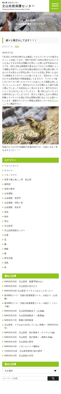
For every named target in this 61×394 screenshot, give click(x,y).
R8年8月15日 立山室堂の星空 (18, 342)
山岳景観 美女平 (12, 207)
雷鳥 (17, 46)
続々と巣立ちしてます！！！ (21, 40)
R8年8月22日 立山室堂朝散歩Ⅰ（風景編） (25, 315)
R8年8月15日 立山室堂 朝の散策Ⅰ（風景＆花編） (29, 337)
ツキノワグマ (10, 175)
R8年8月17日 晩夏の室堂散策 (18, 320)
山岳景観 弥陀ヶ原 (13, 202)
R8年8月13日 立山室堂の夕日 (18, 355)
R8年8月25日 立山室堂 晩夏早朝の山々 (24, 281)
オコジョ (8, 170)
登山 (6, 221)
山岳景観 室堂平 (12, 198)
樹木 (6, 216)
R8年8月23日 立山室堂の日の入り (20, 286)
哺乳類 (7, 184)
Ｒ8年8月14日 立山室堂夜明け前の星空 (23, 351)
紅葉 (6, 235)
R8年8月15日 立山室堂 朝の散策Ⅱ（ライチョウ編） (30, 332)
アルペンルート (11, 166)
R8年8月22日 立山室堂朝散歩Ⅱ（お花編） (25, 311)
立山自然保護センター (14, 230)
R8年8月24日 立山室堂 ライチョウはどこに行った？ (29, 291)
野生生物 (8, 258)
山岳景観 (8, 193)
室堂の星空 (9, 189)
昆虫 (6, 212)
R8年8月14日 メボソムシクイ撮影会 (22, 346)
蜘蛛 (6, 249)
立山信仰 (8, 226)
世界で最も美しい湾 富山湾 (17, 179)
